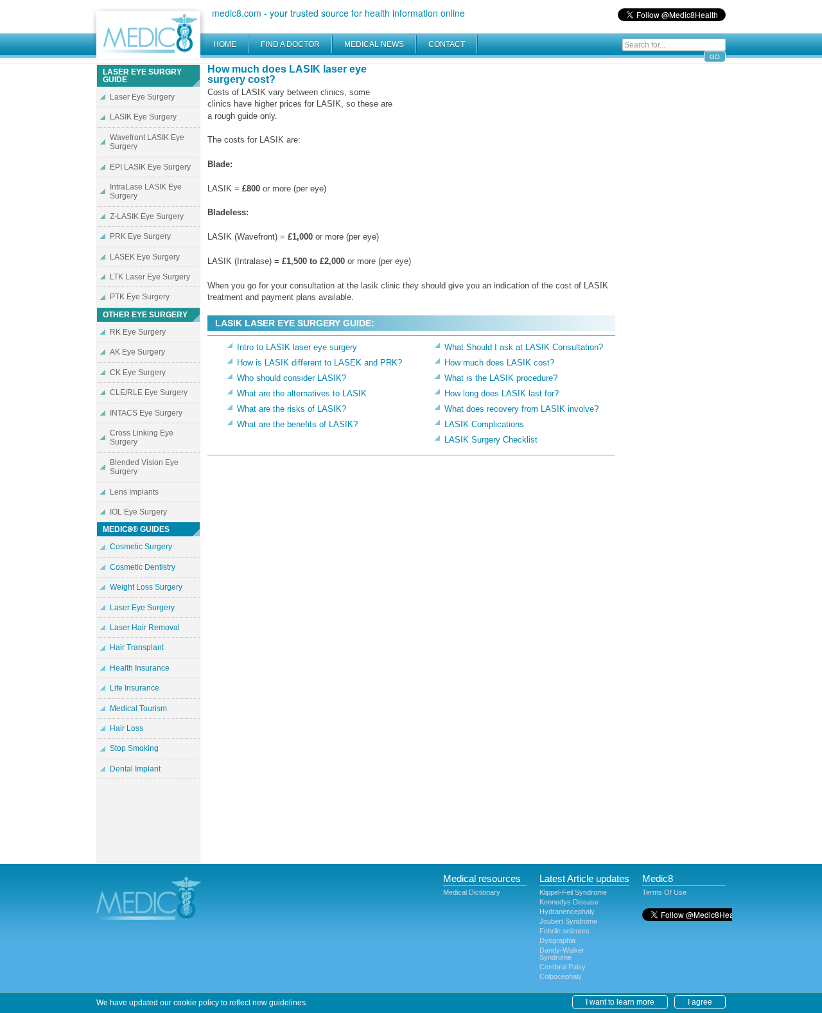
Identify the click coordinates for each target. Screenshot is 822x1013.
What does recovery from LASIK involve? (521, 409)
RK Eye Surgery (138, 332)
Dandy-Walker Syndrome (561, 953)
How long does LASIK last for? (501, 393)
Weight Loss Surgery (146, 587)
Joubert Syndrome (568, 921)
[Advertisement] (507, 154)
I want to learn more (620, 1002)
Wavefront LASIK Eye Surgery (147, 142)
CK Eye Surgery (138, 372)
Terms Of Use (664, 892)
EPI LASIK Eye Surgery (150, 167)
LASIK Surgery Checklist (491, 440)
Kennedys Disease (569, 902)
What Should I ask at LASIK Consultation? (523, 347)
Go (715, 56)
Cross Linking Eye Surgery (141, 437)
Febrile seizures (564, 931)
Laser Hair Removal (145, 627)
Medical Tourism (138, 708)
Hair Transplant (137, 647)
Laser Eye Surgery (142, 96)
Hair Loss (126, 728)
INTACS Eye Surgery (146, 413)
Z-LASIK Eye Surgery (147, 216)
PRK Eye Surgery (140, 236)
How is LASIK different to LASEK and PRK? (319, 362)
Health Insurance (140, 668)
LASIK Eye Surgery (143, 116)
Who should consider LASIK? (291, 378)
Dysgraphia (557, 940)
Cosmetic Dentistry (142, 567)
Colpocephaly (560, 976)
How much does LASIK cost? (499, 362)
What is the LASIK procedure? (500, 378)
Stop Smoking (134, 748)
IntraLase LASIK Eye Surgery (146, 191)
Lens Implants (134, 492)
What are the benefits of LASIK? (297, 424)
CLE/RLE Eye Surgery (149, 392)
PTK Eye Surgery (140, 296)
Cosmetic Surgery (141, 546)
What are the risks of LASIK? (291, 409)
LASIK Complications (484, 424)
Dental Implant (135, 768)
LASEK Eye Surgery (145, 256)
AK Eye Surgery (137, 352)
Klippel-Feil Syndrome (573, 892)
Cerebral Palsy (562, 967)
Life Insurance (134, 687)
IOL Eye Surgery (138, 511)
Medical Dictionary (471, 892)
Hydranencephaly (567, 911)
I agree (700, 1002)
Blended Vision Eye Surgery (144, 467)
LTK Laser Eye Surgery (150, 276)
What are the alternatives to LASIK (302, 393)
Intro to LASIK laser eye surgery (297, 347)
